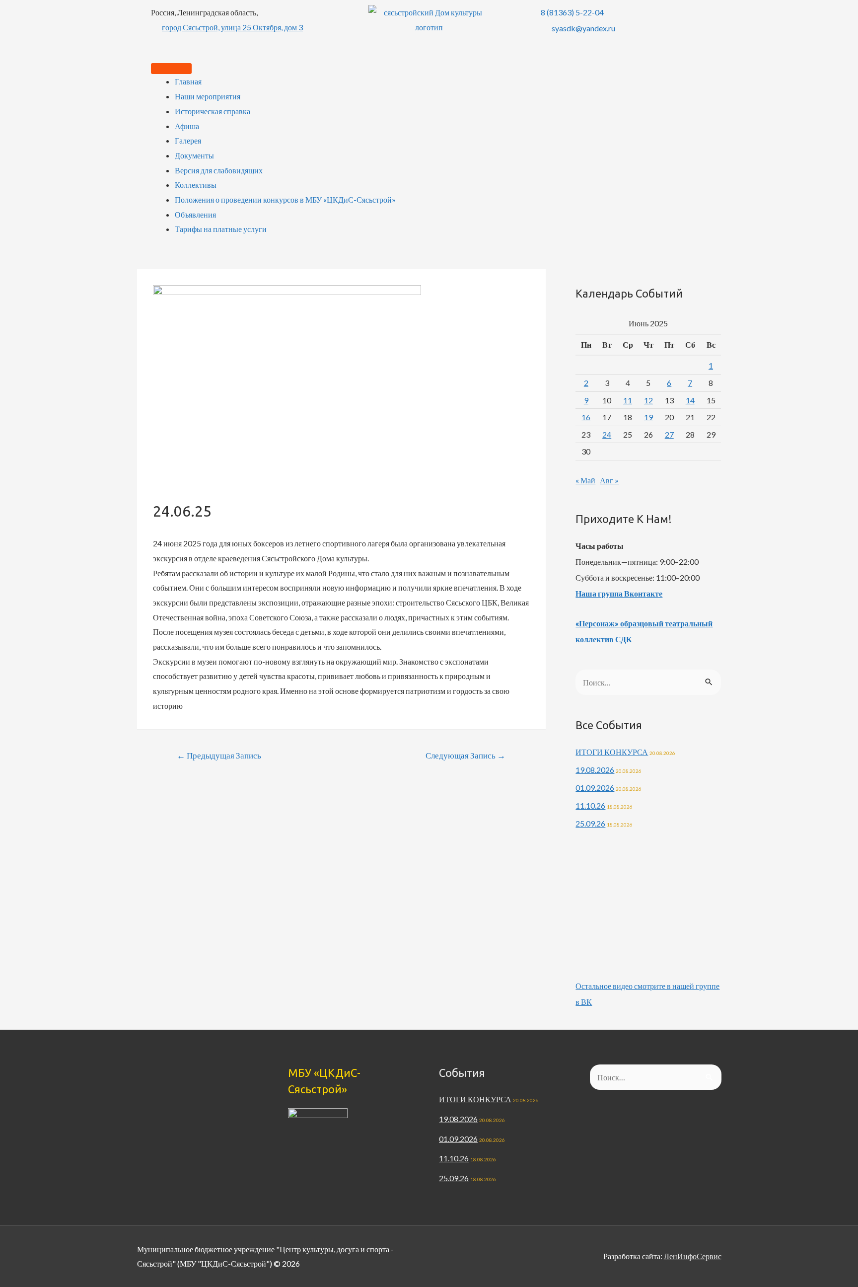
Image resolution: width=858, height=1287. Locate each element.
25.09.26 (590, 823)
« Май (585, 480)
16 (585, 417)
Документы (194, 155)
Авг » (609, 480)
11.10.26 (590, 805)
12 (648, 400)
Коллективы (195, 184)
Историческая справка (212, 111)
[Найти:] (648, 682)
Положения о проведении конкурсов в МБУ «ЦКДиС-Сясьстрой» (285, 199)
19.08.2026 (594, 769)
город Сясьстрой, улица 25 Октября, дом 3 (232, 27)
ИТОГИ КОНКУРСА (611, 752)
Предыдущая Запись (219, 755)
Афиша (187, 126)
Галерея (188, 140)
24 (606, 434)
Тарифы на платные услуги (221, 228)
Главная (188, 81)
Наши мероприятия (207, 96)
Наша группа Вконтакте (618, 593)
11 (627, 400)
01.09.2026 (594, 787)
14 (690, 400)
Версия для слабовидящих (219, 170)
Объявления (195, 214)
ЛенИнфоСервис (692, 1256)
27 (669, 434)
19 (648, 417)
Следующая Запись (465, 755)
